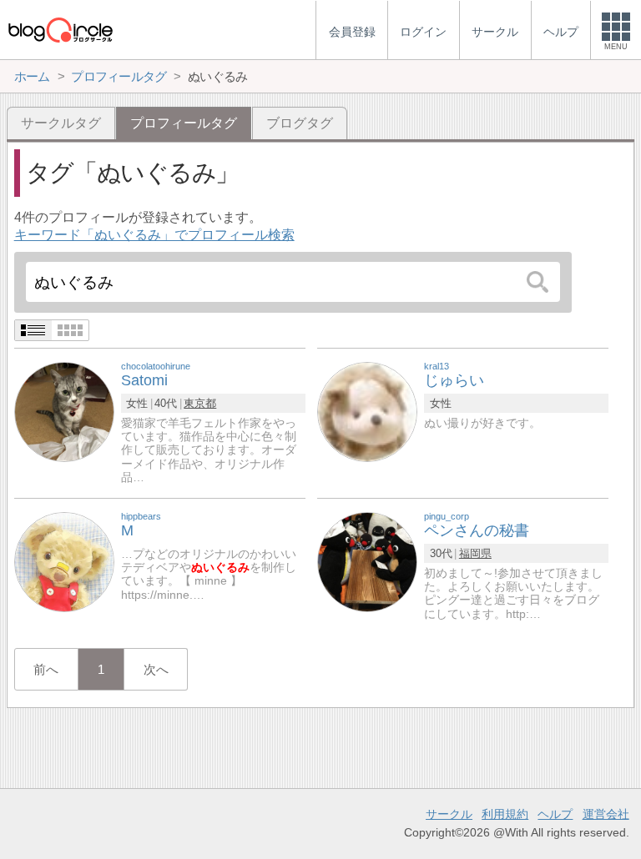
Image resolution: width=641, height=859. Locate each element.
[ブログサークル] (60, 29)
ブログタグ (299, 123)
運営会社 (606, 814)
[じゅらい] (367, 411)
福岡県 (475, 553)
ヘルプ (555, 814)
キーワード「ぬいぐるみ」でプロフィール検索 (154, 235)
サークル (449, 814)
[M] (64, 562)
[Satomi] (64, 411)
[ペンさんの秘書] (367, 562)
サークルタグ (61, 123)
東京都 (200, 403)
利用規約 (505, 814)
